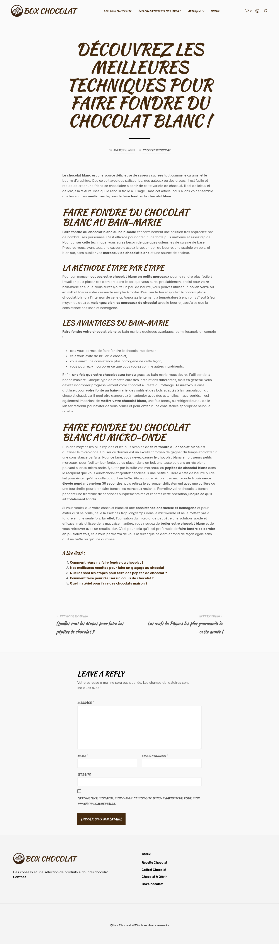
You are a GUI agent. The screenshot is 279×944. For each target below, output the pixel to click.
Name (82, 756)
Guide (215, 11)
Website (84, 774)
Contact (19, 877)
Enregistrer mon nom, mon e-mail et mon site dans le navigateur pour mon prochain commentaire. (138, 801)
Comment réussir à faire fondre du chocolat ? (106, 562)
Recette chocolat (156, 150)
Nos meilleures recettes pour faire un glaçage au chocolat (117, 567)
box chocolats (152, 884)
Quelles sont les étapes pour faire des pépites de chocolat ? (118, 573)
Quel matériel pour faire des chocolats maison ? (108, 583)
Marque (194, 11)
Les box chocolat (117, 11)
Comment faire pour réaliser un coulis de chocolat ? (112, 578)
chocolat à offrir (154, 876)
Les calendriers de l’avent (159, 11)
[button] (248, 11)
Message (85, 702)
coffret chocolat (154, 870)
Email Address (155, 756)
